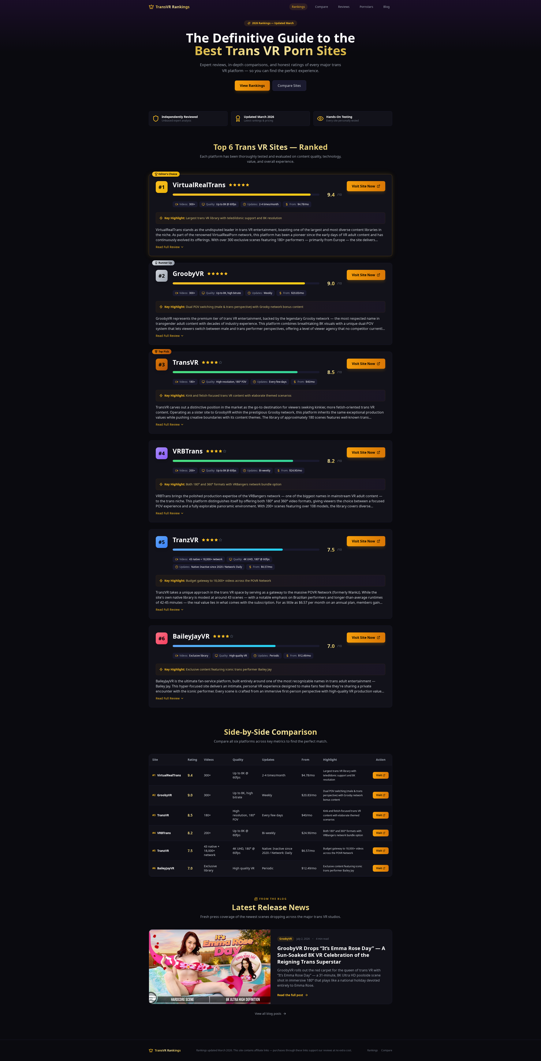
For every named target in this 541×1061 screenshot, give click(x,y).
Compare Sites (289, 85)
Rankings (298, 7)
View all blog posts (268, 1014)
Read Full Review (168, 247)
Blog (386, 7)
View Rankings (252, 85)
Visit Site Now (363, 186)
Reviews (344, 7)
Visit (379, 775)
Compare (321, 7)
